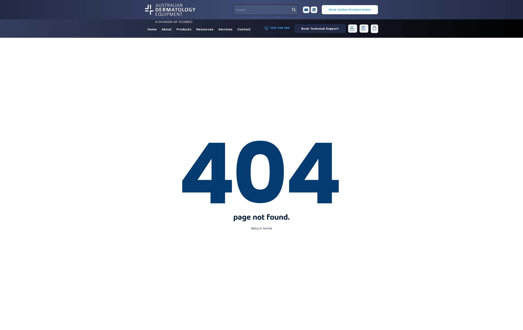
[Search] (294, 9)
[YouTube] (306, 10)
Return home (261, 228)
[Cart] (374, 28)
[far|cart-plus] (364, 28)
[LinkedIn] (314, 10)
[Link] (170, 10)
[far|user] (352, 28)
